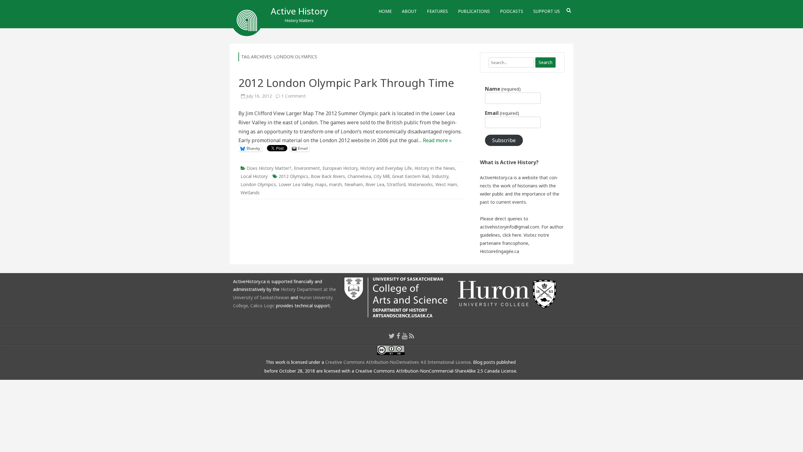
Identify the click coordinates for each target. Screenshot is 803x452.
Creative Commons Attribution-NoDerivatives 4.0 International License (398, 362)
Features (437, 11)
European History (340, 168)
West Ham (446, 184)
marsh (335, 184)
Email (502, 113)
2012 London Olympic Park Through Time (346, 82)
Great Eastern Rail (410, 176)
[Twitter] (392, 335)
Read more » (437, 140)
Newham (353, 184)
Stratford (396, 184)
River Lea (374, 184)
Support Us (546, 11)
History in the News (434, 168)
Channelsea (359, 176)
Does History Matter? (269, 168)
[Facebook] (398, 335)
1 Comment (293, 96)
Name (503, 88)
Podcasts (511, 11)
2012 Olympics (293, 176)
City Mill (382, 176)
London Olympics (258, 184)
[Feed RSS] (411, 335)
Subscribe (504, 140)
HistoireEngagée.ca (499, 251)
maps (321, 184)
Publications (474, 11)
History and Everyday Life (386, 168)
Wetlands (250, 193)
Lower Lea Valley (296, 184)
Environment (307, 168)
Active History (299, 11)
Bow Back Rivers (328, 176)
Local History (254, 176)
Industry (440, 176)
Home (385, 11)
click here (512, 235)
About (409, 11)
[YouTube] (404, 335)
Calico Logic (262, 306)
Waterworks (420, 184)
